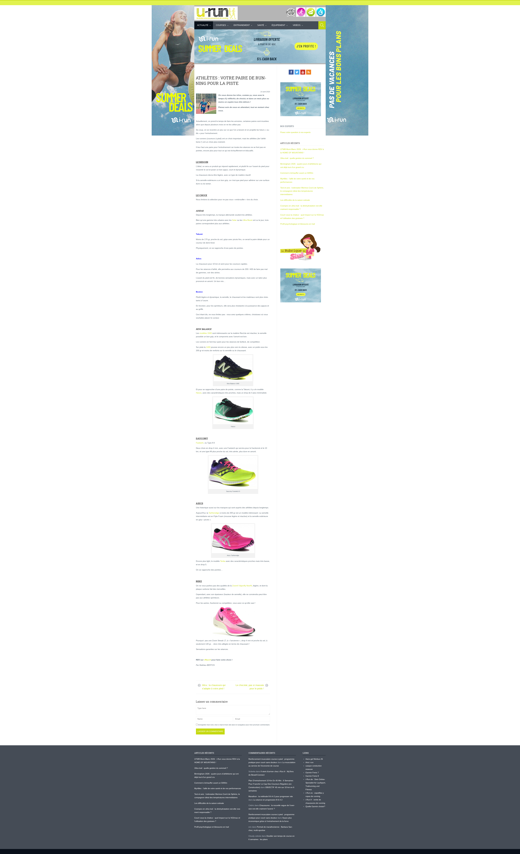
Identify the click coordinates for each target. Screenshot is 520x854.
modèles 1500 (206, 333)
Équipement (278, 25)
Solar (234, 220)
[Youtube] (302, 72)
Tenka (222, 561)
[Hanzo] (233, 410)
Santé (260, 25)
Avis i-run (309, 762)
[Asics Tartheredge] (233, 538)
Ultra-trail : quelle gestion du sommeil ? (297, 158)
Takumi (199, 234)
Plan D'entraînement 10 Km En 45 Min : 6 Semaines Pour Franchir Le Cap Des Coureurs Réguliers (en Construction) (270, 783)
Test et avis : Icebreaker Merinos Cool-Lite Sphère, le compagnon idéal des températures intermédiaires (302, 191)
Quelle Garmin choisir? (315, 806)
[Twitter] (297, 72)
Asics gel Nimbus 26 (314, 759)
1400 (208, 347)
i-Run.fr (207, 660)
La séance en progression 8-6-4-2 (267, 800)
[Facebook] (291, 72)
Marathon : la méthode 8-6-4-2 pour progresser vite (270, 796)
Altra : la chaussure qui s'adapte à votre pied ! (213, 687)
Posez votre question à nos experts (295, 132)
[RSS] (308, 72)
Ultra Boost (247, 220)
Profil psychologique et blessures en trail (297, 224)
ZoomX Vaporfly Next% (242, 586)
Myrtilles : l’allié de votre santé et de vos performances (217, 788)
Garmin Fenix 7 (312, 772)
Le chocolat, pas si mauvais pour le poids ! (250, 687)
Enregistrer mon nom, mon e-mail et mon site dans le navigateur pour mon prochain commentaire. (234, 725)
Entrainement (242, 25)
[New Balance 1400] (233, 368)
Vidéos (296, 25)
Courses (221, 25)
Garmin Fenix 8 (312, 776)
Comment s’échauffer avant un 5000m (297, 173)
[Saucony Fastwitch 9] (233, 472)
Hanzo (199, 393)
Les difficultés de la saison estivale (295, 200)
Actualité (202, 25)
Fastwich (200, 443)
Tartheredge (214, 513)
